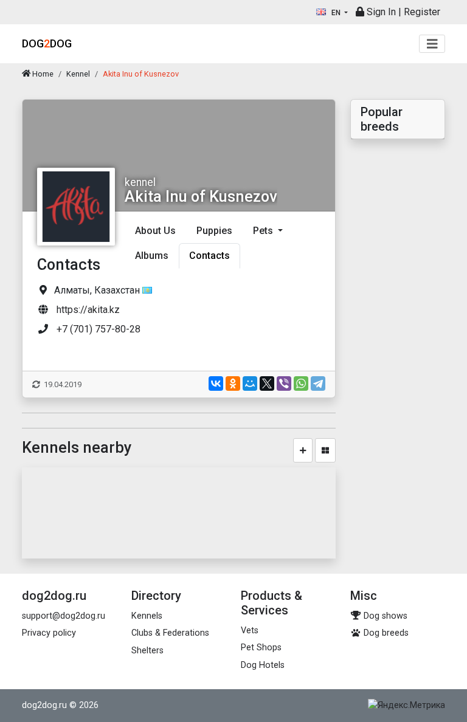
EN (336, 13)
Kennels (146, 616)
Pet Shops (261, 647)
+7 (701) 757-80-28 (98, 329)
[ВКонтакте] (216, 383)
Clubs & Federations (170, 633)
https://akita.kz (88, 309)
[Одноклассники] (233, 383)
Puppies (214, 230)
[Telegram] (318, 383)
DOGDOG (47, 43)
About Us (155, 230)
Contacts (209, 255)
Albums (151, 255)
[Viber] (284, 383)
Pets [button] (264, 230)
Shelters (147, 650)
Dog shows (384, 616)
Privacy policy (49, 633)
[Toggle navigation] (432, 44)
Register (422, 12)
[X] (267, 383)
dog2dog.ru (44, 705)
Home (42, 73)
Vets (249, 630)
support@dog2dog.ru (63, 616)
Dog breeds (385, 633)
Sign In (380, 12)
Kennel (78, 73)
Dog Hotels (263, 665)
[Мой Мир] (250, 383)
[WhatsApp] (301, 383)
